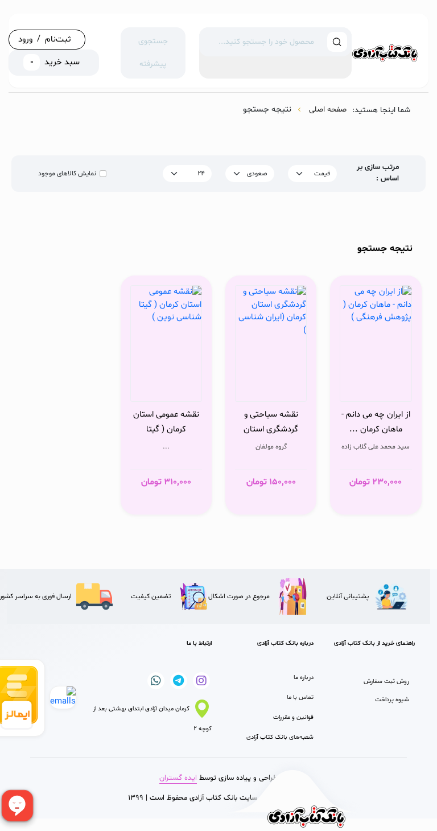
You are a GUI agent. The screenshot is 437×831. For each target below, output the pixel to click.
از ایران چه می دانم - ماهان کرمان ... (375, 422)
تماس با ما (300, 697)
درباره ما (304, 677)
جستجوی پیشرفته (153, 52)
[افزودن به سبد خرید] (400, 390)
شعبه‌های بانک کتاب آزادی (280, 737)
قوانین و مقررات (293, 717)
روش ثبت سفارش (386, 681)
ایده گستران (178, 778)
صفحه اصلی (328, 109)
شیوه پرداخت (392, 700)
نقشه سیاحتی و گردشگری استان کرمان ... (271, 422)
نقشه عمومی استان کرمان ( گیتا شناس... (166, 422)
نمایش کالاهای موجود (67, 173)
